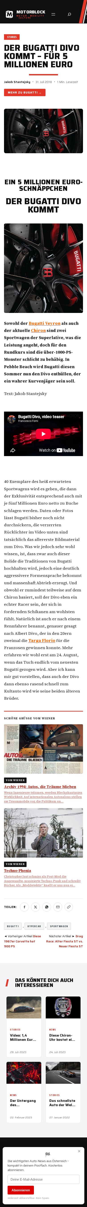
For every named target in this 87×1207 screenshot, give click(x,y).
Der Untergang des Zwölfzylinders (23, 1103)
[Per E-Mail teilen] (57, 907)
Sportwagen (59, 926)
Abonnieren (21, 1190)
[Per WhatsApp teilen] (46, 907)
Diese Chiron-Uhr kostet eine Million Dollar (62, 1037)
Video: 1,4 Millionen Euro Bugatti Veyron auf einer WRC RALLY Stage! (23, 1037)
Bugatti (30, 92)
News (52, 1030)
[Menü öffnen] (53, 14)
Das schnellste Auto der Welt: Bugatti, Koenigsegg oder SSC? (62, 1103)
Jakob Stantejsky (17, 81)
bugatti (13, 926)
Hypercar (34, 926)
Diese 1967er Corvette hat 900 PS (22, 941)
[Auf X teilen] (35, 907)
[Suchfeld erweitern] (69, 14)
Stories (12, 37)
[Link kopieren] (68, 907)
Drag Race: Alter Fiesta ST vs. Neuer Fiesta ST (64, 941)
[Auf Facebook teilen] (24, 907)
